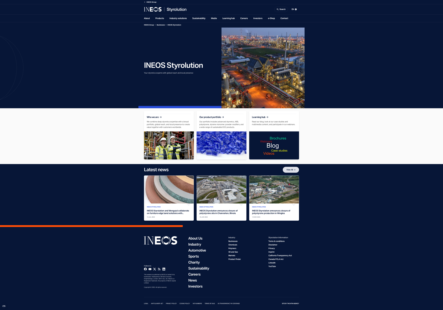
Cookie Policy (185, 303)
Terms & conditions (276, 241)
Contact (284, 18)
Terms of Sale (210, 303)
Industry (194, 244)
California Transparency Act (280, 255)
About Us (195, 238)
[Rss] (159, 269)
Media (214, 18)
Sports (193, 256)
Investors (257, 18)
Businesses (161, 25)
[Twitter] (154, 269)
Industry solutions (178, 18)
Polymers (232, 248)
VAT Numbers (197, 303)
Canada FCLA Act (275, 259)
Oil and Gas (233, 252)
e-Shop (271, 18)
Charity (194, 262)
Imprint (271, 252)
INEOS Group (149, 25)
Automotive (197, 250)
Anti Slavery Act (157, 303)
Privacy (271, 248)
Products (159, 18)
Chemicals (232, 245)
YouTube (272, 266)
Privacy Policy (171, 303)
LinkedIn (271, 263)
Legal (146, 303)
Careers (244, 18)
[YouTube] (150, 269)
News (192, 280)
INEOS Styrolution (174, 25)
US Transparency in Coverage (229, 303)
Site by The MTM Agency (290, 303)
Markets (231, 255)
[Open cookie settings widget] (4, 306)
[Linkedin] (163, 269)
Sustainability (198, 18)
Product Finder (234, 259)
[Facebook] (145, 269)
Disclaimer (272, 245)
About (147, 18)
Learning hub (228, 18)
